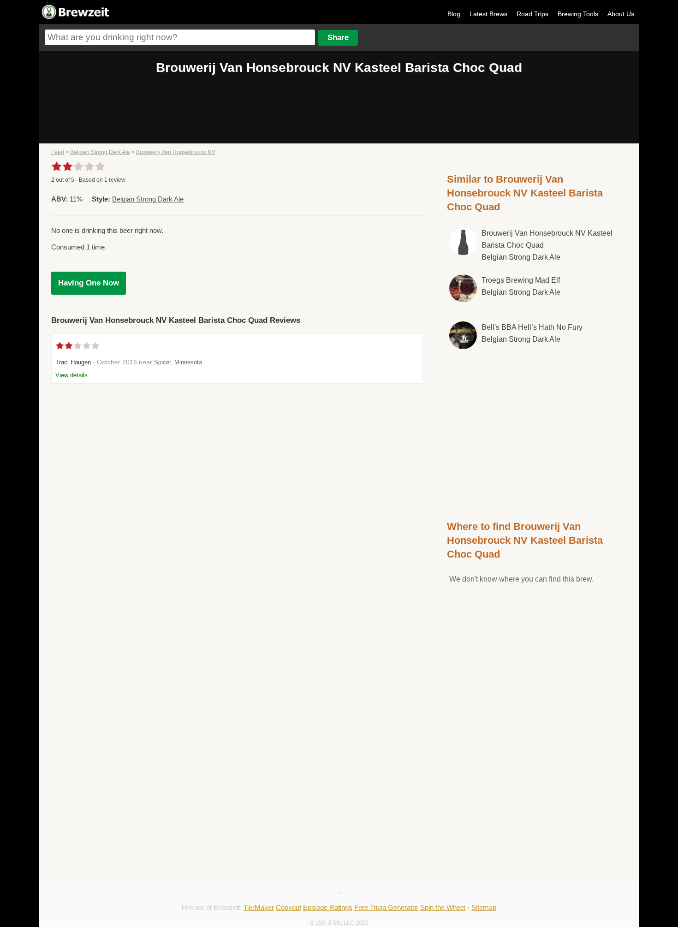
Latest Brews (488, 14)
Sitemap (483, 907)
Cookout (288, 907)
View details (71, 375)
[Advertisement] (534, 433)
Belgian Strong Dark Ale (100, 152)
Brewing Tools (578, 14)
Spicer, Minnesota (178, 362)
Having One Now (88, 283)
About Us (620, 14)
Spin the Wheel (442, 907)
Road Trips (532, 14)
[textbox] (180, 37)
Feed (57, 152)
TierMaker (259, 907)
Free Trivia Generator (386, 907)
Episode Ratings (327, 907)
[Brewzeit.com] (76, 17)
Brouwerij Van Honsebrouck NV (175, 152)
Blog (453, 14)
